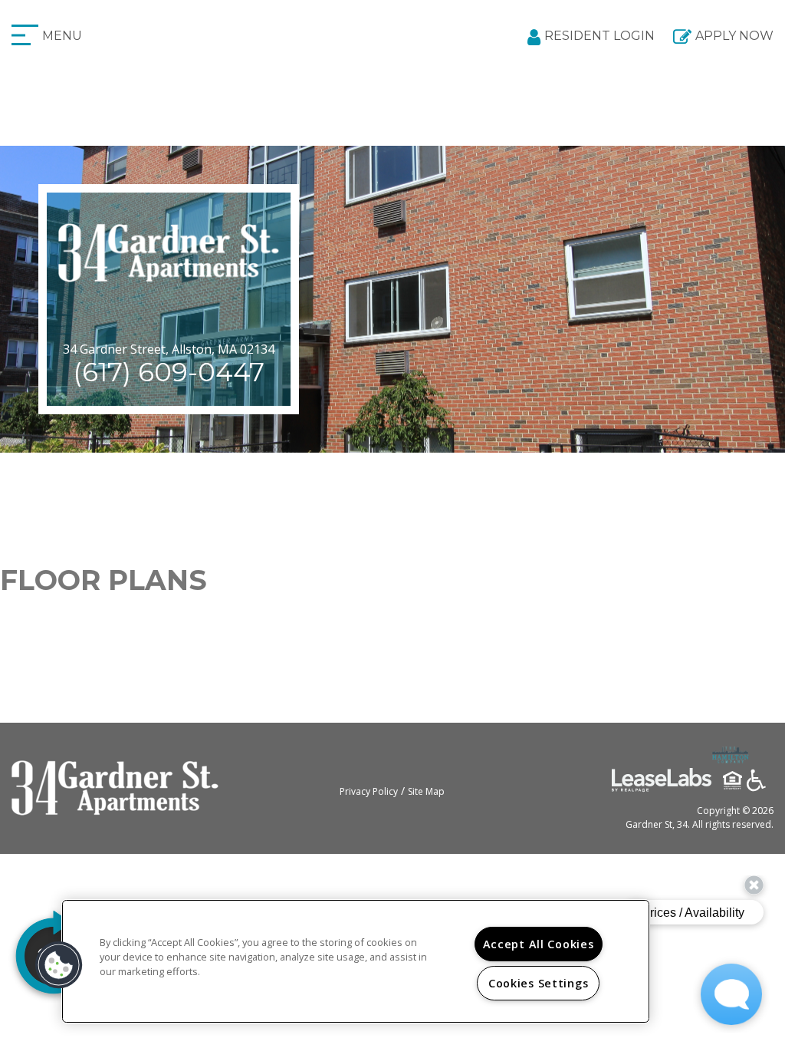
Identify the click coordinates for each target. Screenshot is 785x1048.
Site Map (426, 791)
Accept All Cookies (538, 944)
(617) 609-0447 (168, 372)
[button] (59, 965)
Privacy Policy (369, 791)
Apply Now (734, 35)
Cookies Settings (538, 983)
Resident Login (599, 35)
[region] (355, 961)
